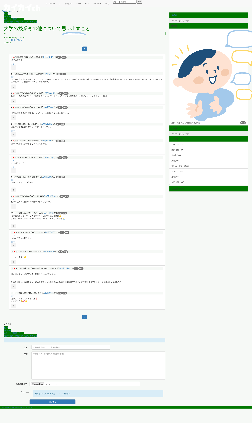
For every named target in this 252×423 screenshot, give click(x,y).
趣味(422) (175, 176)
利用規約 (68, 3)
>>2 (12, 64)
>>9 (12, 186)
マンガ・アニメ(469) (180, 166)
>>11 (13, 222)
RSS (87, 3)
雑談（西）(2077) (178, 149)
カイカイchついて (52, 3)
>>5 (12, 271)
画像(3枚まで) (22, 384)
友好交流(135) (177, 144)
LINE (13, 40)
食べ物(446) (176, 155)
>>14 (17, 241)
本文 (26, 353)
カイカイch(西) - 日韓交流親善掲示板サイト (16, 407)
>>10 (13, 235)
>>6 (12, 160)
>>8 (12, 167)
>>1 (12, 76)
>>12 (13, 241)
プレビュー (24, 392)
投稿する (52, 401)
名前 (26, 347)
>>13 (13, 130)
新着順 (174, 15)
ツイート (7, 40)
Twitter (78, 3)
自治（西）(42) (177, 182)
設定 (107, 3)
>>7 (12, 147)
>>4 (16, 64)
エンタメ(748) (177, 171)
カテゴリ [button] (96, 3)
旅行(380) (175, 160)
